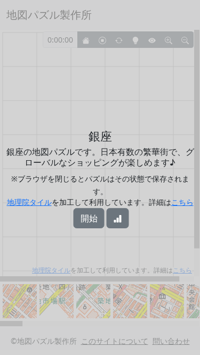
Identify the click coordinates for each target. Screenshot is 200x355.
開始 (89, 218)
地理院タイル (29, 202)
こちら (182, 202)
